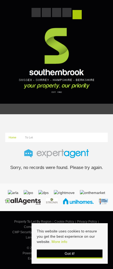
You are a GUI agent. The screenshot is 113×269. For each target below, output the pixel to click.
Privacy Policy (87, 221)
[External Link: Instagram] (57, 13)
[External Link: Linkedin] (67, 13)
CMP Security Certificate (29, 232)
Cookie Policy (64, 221)
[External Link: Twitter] (47, 13)
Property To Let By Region (33, 221)
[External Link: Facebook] (37, 13)
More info (59, 242)
